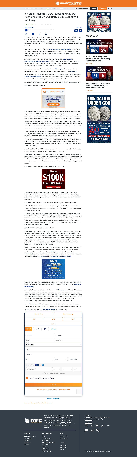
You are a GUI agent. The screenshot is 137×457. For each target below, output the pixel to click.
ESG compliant (59, 69)
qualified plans (53, 252)
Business (27, 403)
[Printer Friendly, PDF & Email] (33, 34)
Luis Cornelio (89, 90)
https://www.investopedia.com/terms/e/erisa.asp (56, 256)
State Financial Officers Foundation (60, 49)
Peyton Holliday (29, 24)
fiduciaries (30, 254)
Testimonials (79, 8)
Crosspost (34, 403)
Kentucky (41, 403)
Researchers (62, 290)
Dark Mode (86, 8)
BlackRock (73, 71)
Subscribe (93, 8)
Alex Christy (89, 63)
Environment (48, 403)
